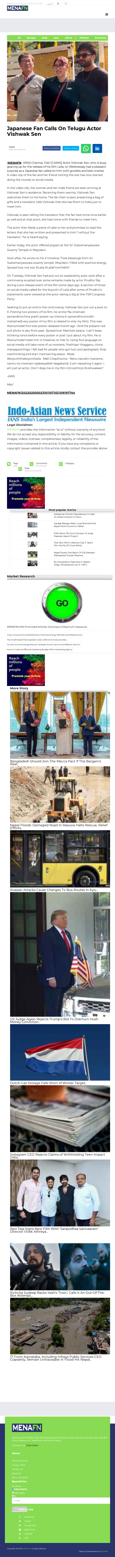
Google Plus (30, 1525)
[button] (58, 3)
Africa (68, 38)
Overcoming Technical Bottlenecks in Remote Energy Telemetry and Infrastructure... (45, 635)
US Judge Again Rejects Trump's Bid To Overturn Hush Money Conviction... (54, 1020)
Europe (31, 38)
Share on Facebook (51, 148)
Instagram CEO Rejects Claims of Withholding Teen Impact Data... (57, 1156)
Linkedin (28, 1534)
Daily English (20, 1489)
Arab (44, 38)
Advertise (16, 1473)
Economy (100, 38)
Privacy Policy (19, 1465)
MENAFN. (27, 1548)
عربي (50, 3)
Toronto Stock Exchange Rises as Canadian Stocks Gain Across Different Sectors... (44, 644)
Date (12, 147)
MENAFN (14, 162)
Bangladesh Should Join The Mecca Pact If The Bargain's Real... (55, 762)
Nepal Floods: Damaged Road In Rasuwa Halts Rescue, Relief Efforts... (58, 826)
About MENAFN (20, 1477)
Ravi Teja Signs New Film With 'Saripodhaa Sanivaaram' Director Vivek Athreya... (54, 1230)
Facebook (29, 1517)
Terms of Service (20, 1461)
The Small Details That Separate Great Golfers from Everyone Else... (37, 640)
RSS (26, 1538)
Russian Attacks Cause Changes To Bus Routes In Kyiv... (54, 890)
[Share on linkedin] (97, 148)
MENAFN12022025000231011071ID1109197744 (41, 392)
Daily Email (29, 1529)
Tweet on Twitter (71, 148)
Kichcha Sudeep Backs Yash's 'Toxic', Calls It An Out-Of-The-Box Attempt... (57, 1294)
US (15, 38)
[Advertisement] (58, 25)
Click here (32, 1445)
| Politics (83, 38)
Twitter (27, 1521)
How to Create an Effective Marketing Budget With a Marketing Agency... (40, 649)
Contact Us (17, 1469)
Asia (56, 38)
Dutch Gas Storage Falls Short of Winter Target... (48, 1083)
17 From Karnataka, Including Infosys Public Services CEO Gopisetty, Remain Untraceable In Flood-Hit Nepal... (55, 1358)
